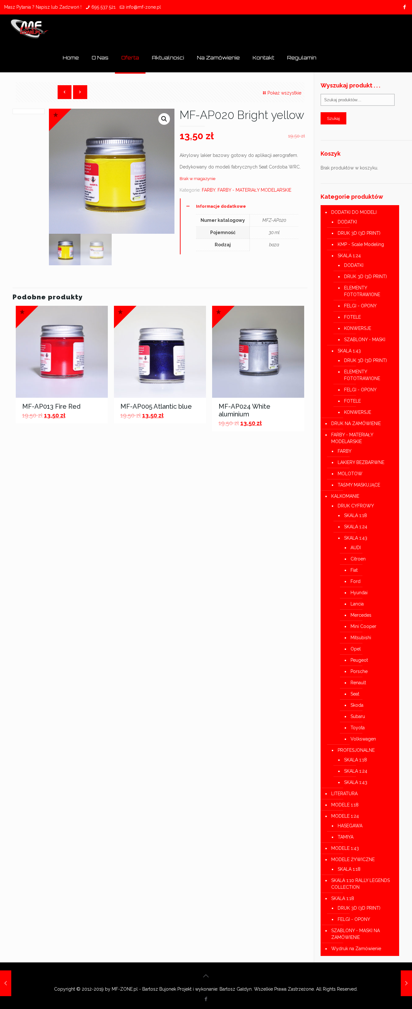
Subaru (358, 716)
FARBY (208, 190)
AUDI (356, 547)
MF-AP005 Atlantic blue (156, 406)
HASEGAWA (350, 825)
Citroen (358, 558)
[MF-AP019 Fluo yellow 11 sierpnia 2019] (5, 983)
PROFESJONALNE (356, 750)
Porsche (359, 671)
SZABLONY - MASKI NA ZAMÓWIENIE (355, 934)
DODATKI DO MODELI (354, 212)
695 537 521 (103, 7)
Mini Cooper (363, 626)
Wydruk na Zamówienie (356, 948)
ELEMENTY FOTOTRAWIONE (362, 291)
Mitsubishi (361, 637)
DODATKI (347, 221)
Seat (355, 693)
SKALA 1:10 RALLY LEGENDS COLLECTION (360, 884)
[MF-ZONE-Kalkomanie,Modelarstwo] (30, 28)
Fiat (354, 570)
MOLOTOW (350, 473)
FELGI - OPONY (360, 305)
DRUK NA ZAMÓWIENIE (356, 423)
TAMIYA (345, 837)
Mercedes (361, 615)
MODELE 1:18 (345, 804)
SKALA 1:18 (355, 515)
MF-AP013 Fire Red (51, 406)
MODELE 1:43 (345, 848)
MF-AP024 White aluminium (244, 410)
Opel (356, 648)
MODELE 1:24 (345, 816)
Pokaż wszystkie (284, 92)
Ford (355, 581)
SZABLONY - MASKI (364, 339)
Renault (358, 682)
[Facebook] (404, 7)
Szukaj (333, 118)
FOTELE (352, 317)
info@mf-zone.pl (143, 7)
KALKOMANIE (345, 496)
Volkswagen (363, 738)
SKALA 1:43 (349, 350)
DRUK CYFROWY (356, 505)
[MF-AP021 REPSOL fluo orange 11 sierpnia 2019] (406, 983)
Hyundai (359, 592)
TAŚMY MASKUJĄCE (359, 484)
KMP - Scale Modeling (361, 244)
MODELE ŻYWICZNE (353, 859)
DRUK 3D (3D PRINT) (359, 233)
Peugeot (359, 660)
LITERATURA (344, 793)
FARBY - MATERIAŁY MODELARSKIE (254, 190)
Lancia (357, 603)
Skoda (357, 705)
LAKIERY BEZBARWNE (361, 462)
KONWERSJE (357, 328)
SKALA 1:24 (349, 255)
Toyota (358, 727)
